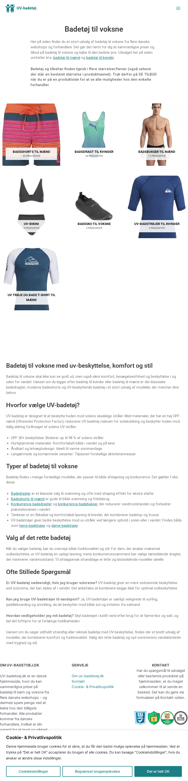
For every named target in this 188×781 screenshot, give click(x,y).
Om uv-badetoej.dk (88, 676)
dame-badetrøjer (64, 525)
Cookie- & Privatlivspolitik (93, 687)
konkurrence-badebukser (77, 504)
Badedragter (21, 493)
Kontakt (78, 681)
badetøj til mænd (66, 57)
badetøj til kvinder (100, 57)
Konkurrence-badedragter (31, 504)
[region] (94, 755)
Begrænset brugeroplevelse (97, 771)
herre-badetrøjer (32, 525)
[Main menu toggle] (178, 8)
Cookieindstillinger (33, 771)
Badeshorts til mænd (28, 499)
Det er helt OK (158, 771)
